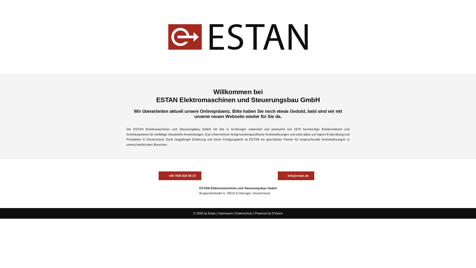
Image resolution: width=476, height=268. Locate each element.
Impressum (225, 213)
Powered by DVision (269, 213)
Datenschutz (244, 213)
